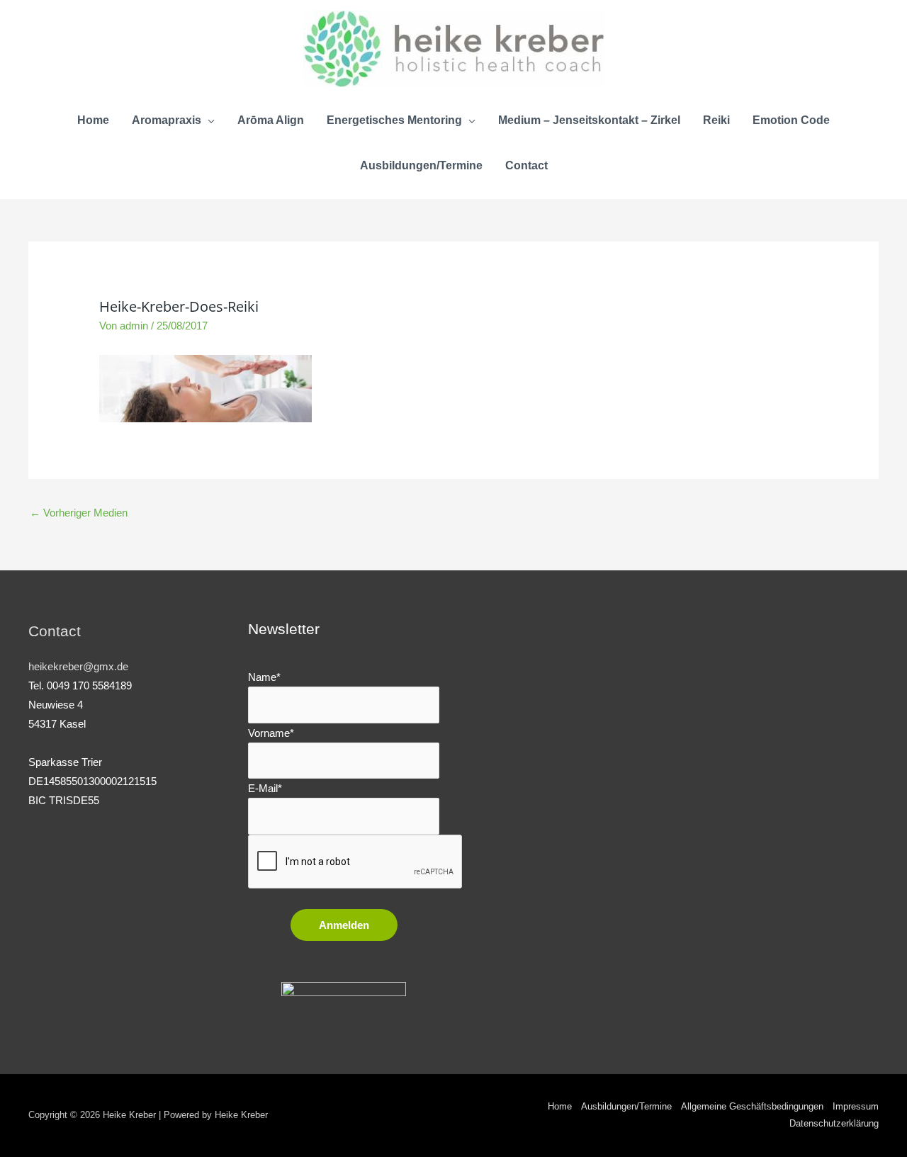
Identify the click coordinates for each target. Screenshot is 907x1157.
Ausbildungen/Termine (626, 1106)
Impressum (856, 1106)
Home (560, 1106)
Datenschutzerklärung (834, 1123)
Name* (264, 677)
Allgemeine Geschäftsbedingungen (752, 1106)
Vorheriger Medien (79, 513)
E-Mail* (265, 788)
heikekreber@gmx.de (78, 666)
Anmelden (344, 925)
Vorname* (271, 733)
